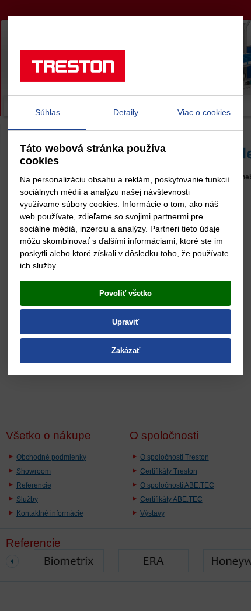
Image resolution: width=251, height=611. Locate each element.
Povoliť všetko (125, 293)
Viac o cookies (204, 112)
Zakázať (125, 350)
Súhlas (47, 112)
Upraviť (125, 321)
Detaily (125, 112)
